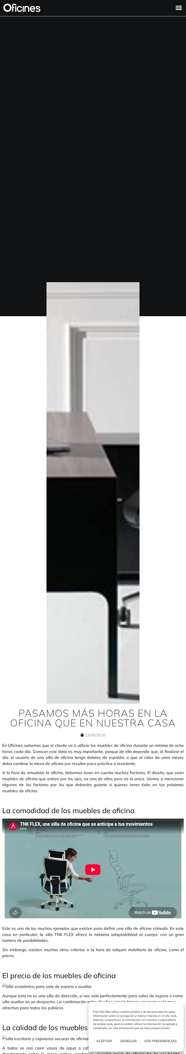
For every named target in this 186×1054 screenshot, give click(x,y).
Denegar (128, 1041)
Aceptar (104, 1041)
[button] (179, 8)
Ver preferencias (160, 1041)
